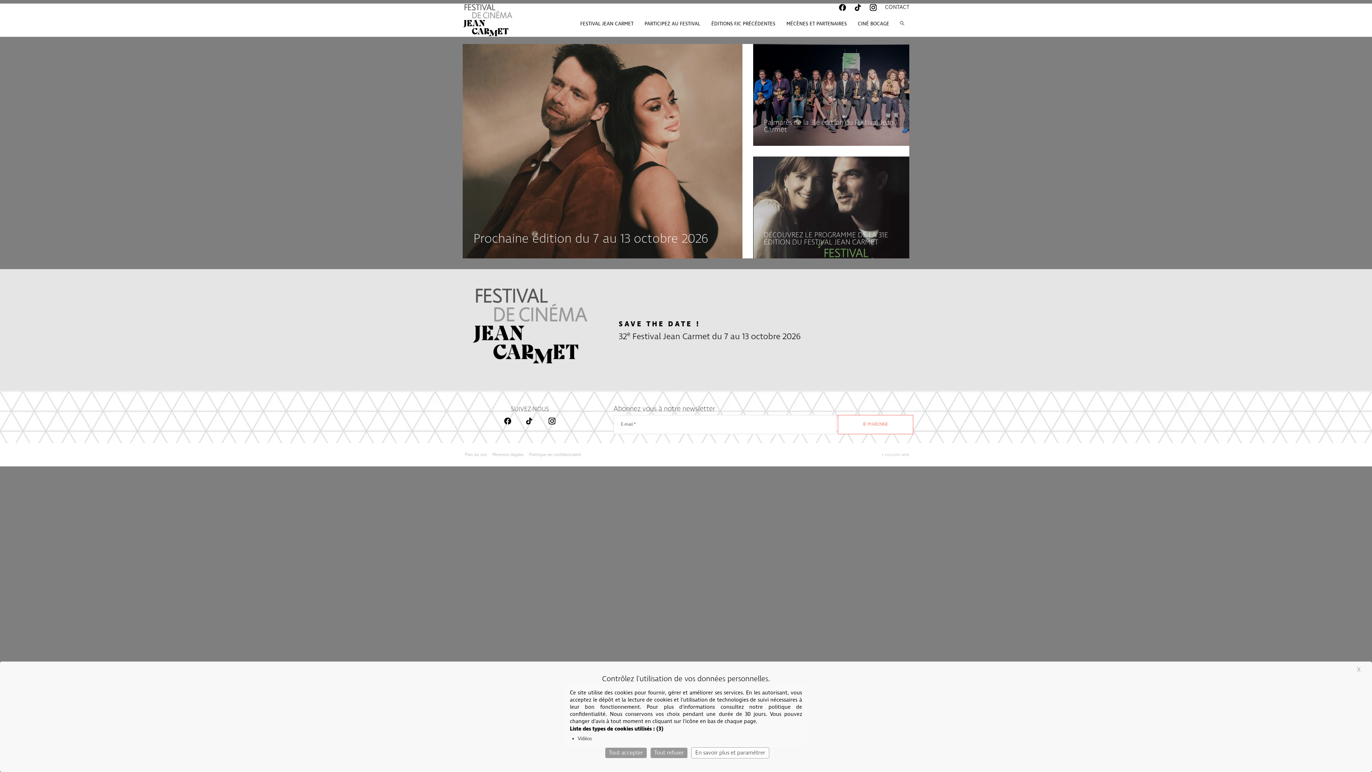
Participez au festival (672, 24)
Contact (897, 7)
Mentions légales (508, 455)
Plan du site (476, 455)
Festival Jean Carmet (606, 24)
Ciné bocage (873, 24)
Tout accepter (626, 753)
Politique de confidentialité (555, 455)
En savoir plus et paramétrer (730, 753)
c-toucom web (895, 455)
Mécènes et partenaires (816, 24)
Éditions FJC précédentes (743, 24)
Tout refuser (669, 753)
